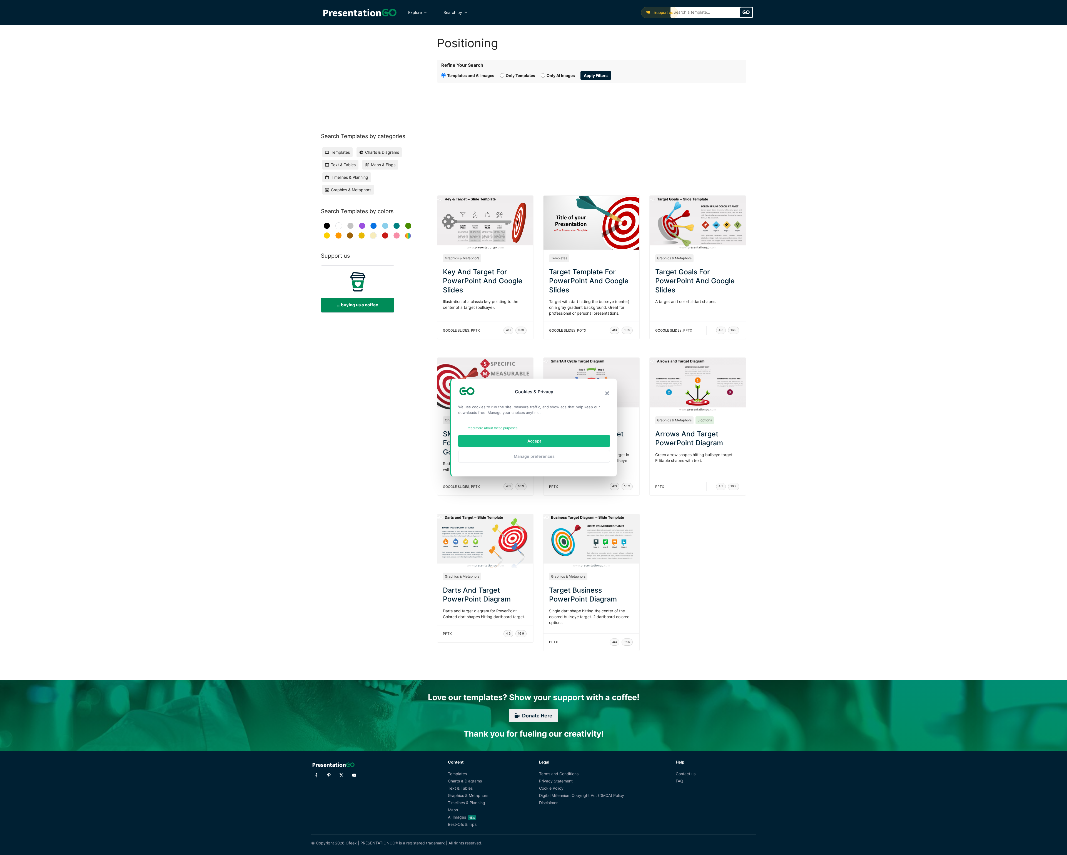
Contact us (685, 773)
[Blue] (373, 226)
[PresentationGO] (359, 12)
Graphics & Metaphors (462, 258)
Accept (534, 441)
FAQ (679, 781)
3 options (704, 420)
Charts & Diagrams (465, 781)
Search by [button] (452, 12)
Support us (662, 12)
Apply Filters (596, 75)
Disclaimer (548, 802)
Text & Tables (460, 788)
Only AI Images (561, 75)
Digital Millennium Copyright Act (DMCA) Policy (581, 795)
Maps (453, 809)
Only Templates (520, 75)
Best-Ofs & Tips (462, 824)
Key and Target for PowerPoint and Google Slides (482, 281)
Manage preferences (534, 456)
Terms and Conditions (559, 773)
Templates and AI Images (470, 75)
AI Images (457, 817)
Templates (559, 258)
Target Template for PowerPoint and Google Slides (589, 281)
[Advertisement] (591, 133)
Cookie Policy (551, 788)
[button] (607, 393)
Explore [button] (415, 12)
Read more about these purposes (492, 428)
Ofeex (351, 843)
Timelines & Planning (466, 802)
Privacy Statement (556, 781)
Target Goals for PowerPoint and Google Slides (695, 281)
